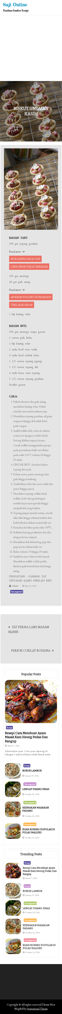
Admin (15, 585)
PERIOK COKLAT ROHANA (30, 650)
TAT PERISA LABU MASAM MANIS (28, 629)
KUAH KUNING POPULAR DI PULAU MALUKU (38, 831)
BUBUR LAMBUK (32, 770)
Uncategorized (16, 591)
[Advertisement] (31, 48)
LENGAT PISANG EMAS (35, 789)
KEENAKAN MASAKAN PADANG (36, 927)
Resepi (9, 727)
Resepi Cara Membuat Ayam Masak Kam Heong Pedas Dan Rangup (26, 737)
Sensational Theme (37, 1009)
